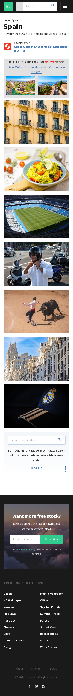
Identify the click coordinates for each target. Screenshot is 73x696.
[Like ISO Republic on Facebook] (29, 687)
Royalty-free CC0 (14, 33)
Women (9, 607)
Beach (8, 593)
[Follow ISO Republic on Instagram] (43, 687)
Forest (44, 620)
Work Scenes (48, 647)
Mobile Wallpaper (51, 593)
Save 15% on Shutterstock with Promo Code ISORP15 (36, 69)
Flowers (9, 627)
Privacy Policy (28, 549)
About (19, 669)
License (35, 669)
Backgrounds (49, 634)
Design (8, 647)
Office (44, 600)
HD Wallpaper (12, 600)
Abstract (9, 620)
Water (44, 640)
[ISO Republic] (8, 6)
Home (7, 20)
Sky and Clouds (50, 607)
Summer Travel (50, 614)
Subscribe (51, 539)
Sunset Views (48, 627)
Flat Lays (10, 614)
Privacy (52, 669)
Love (7, 634)
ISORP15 (36, 468)
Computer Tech (14, 640)
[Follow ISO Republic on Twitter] (36, 687)
